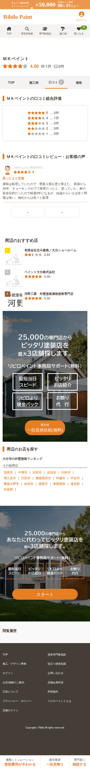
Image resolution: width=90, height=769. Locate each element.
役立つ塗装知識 (57, 663)
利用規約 (53, 691)
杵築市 (60, 478)
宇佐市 (75, 478)
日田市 (37, 472)
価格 (79, 82)
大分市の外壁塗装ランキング (22, 458)
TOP (9, 33)
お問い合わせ (55, 673)
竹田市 (25, 478)
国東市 (43, 483)
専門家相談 (45, 33)
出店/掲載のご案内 (13, 682)
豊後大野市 (11, 483)
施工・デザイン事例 (14, 663)
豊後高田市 (43, 478)
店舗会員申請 (55, 682)
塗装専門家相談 (57, 654)
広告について (10, 691)
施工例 (63, 33)
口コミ (55, 82)
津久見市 (10, 478)
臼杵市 (66, 472)
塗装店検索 (27, 33)
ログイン (8, 673)
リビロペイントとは (59, 701)
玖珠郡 (8, 489)
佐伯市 (51, 472)
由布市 (28, 483)
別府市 (8, 472)
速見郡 (75, 483)
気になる (79, 30)
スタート (45, 594)
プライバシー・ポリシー (17, 701)
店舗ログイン (10, 710)
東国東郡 (59, 483)
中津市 (22, 472)
